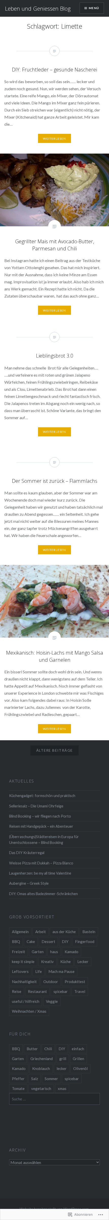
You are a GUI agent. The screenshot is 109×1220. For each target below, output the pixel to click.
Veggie (52, 1001)
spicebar (60, 991)
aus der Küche (64, 931)
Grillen (78, 1058)
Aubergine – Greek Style (29, 883)
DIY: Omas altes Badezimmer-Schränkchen (43, 894)
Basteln (88, 931)
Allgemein (20, 931)
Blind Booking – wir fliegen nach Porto (40, 816)
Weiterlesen (54, 310)
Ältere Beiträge (54, 750)
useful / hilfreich (25, 1001)
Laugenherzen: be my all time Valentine (40, 873)
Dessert (48, 941)
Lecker (82, 961)
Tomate (18, 1088)
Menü (94, 8)
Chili (48, 1048)
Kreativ (47, 961)
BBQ (16, 941)
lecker (62, 1068)
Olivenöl (80, 1068)
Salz (34, 1078)
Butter (32, 1048)
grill (62, 1058)
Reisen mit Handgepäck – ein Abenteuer (41, 826)
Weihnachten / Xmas (29, 1011)
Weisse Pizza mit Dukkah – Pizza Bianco (41, 863)
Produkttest (75, 981)
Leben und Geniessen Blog (38, 8)
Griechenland (41, 1058)
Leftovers (20, 971)
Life (38, 971)
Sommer (51, 1078)
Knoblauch (41, 1068)
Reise (16, 991)
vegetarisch (41, 1088)
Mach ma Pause (61, 971)
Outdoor (50, 981)
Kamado (71, 951)
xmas (62, 1088)
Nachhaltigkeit (24, 981)
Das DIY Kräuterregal (26, 853)
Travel (79, 991)
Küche (65, 961)
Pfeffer (18, 1078)
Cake (31, 941)
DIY (65, 941)
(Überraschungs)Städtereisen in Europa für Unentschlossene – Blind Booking (44, 840)
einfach (78, 1048)
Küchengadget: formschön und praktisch (42, 795)
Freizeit (18, 951)
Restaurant (37, 991)
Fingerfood (84, 941)
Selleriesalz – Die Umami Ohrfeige (36, 806)
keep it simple (23, 961)
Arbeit (40, 931)
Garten (38, 951)
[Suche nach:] (54, 1099)
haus (54, 951)
